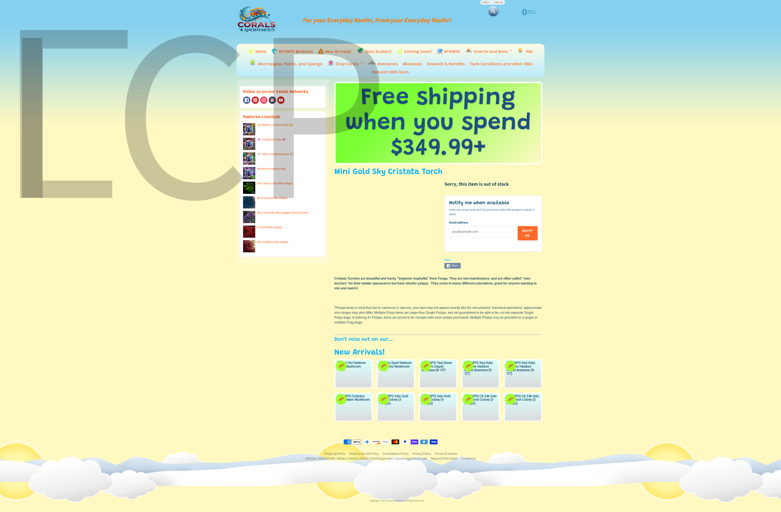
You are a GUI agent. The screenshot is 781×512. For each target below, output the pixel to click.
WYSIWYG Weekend (295, 52)
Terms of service (446, 453)
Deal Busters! (378, 52)
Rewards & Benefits (446, 64)
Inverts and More (493, 52)
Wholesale (412, 64)
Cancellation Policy (396, 453)
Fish (529, 52)
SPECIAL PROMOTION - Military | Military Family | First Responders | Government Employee (366, 458)
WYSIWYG (451, 52)
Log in (485, 2)
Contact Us (468, 458)
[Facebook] (246, 100)
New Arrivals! (337, 52)
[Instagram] (263, 100)
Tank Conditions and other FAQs (501, 64)
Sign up (499, 2)
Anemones (387, 64)
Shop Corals (349, 65)
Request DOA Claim (390, 72)
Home (260, 52)
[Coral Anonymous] (272, 100)
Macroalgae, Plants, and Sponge (289, 64)
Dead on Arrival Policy (364, 453)
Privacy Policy (421, 453)
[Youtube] (281, 100)
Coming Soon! (417, 52)
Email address (458, 222)
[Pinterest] (255, 100)
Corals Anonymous (396, 500)
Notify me (527, 233)
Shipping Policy (334, 453)
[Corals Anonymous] (257, 20)
